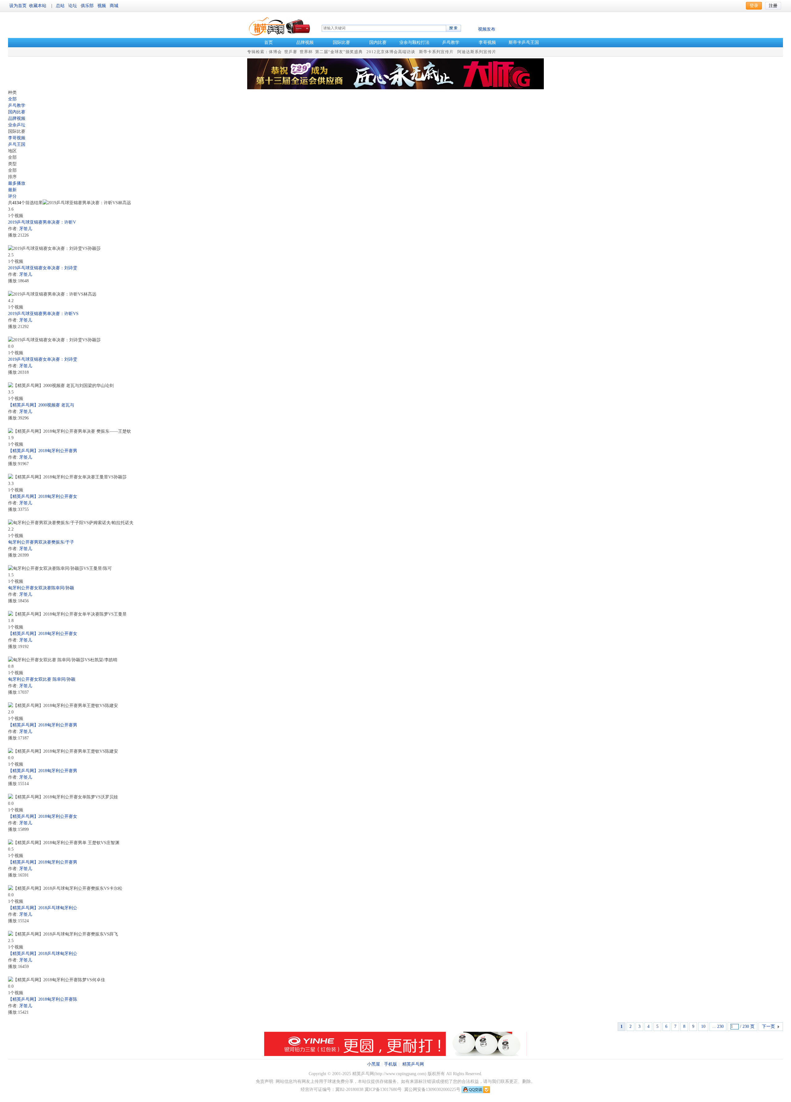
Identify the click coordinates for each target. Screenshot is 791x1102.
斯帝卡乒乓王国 (524, 42)
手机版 (390, 1064)
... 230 (718, 1026)
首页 (268, 42)
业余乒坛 (16, 125)
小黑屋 (373, 1064)
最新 (12, 189)
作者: (13, 228)
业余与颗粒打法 (414, 42)
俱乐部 (88, 5)
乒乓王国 (16, 144)
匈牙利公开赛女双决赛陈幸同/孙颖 (41, 588)
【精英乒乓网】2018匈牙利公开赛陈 (42, 999)
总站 (61, 5)
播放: (13, 235)
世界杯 (306, 51)
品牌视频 (305, 42)
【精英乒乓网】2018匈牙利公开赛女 (42, 496)
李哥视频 (487, 42)
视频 (102, 5)
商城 (114, 5)
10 (703, 1026)
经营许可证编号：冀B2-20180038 (332, 1089)
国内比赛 (378, 42)
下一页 (768, 1026)
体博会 (275, 51)
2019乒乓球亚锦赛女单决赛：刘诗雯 (42, 268)
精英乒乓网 (413, 1064)
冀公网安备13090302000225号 (432, 1089)
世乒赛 (290, 51)
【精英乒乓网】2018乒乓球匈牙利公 (42, 908)
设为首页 (18, 5)
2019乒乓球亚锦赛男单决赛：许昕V (42, 222)
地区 (12, 151)
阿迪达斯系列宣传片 (476, 51)
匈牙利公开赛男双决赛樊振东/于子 (41, 542)
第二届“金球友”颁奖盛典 (339, 51)
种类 (12, 92)
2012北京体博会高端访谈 (390, 51)
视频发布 (486, 29)
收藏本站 (37, 5)
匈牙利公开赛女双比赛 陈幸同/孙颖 (41, 679)
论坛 (73, 5)
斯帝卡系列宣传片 (436, 51)
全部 (12, 99)
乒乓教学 (450, 42)
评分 (12, 196)
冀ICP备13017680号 (383, 1089)
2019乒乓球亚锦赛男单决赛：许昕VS (43, 313)
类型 (12, 164)
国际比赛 (341, 42)
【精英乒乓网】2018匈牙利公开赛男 (42, 450)
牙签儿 (25, 228)
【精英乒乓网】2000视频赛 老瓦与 (41, 405)
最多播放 (16, 183)
